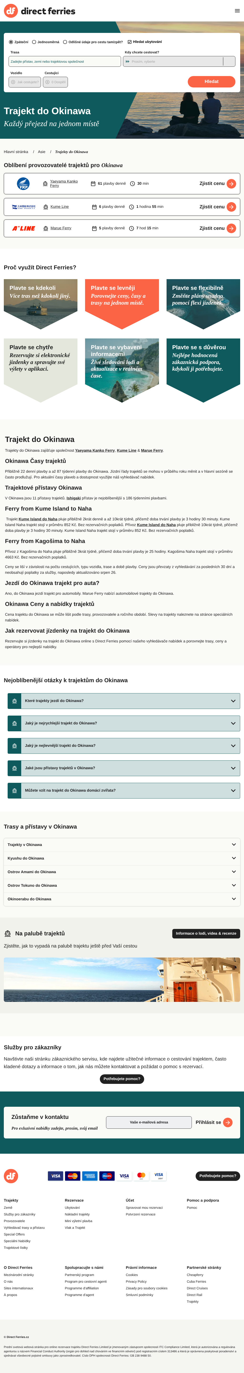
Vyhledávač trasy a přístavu (24, 1228)
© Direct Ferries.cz (16, 1337)
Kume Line (127, 451)
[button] (124, 701)
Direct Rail (194, 1295)
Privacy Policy (136, 1281)
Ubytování (72, 1207)
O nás (8, 1281)
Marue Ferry (152, 451)
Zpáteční (21, 42)
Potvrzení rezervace (141, 1214)
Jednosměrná (48, 42)
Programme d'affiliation (82, 1288)
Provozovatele (14, 1221)
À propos (10, 1295)
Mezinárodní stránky (19, 1275)
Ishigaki (73, 498)
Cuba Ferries (196, 1281)
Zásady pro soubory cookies (147, 1288)
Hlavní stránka (16, 152)
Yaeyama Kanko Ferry (95, 451)
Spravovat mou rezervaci (144, 1207)
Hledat (212, 81)
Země (8, 1207)
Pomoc (192, 1207)
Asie (41, 152)
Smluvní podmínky (139, 1295)
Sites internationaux (18, 1288)
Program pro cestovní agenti (86, 1281)
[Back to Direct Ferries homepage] (39, 11)
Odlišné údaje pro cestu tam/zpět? (96, 42)
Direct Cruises (197, 1288)
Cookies (132, 1275)
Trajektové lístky (16, 1248)
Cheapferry (195, 1275)
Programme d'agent (79, 1295)
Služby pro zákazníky (19, 1214)
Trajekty (192, 1301)
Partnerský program (79, 1275)
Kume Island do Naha (38, 519)
